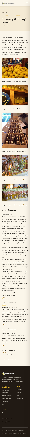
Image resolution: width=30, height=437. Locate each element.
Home (3, 12)
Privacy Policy (6, 422)
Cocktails (19, 389)
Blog (18, 395)
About (3, 413)
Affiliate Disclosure (7, 419)
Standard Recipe (6, 395)
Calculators (5, 401)
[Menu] (27, 3)
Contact (4, 416)
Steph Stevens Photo (20, 180)
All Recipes (20, 398)
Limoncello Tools (6, 398)
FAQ (3, 404)
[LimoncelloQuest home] (8, 3)
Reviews (19, 392)
